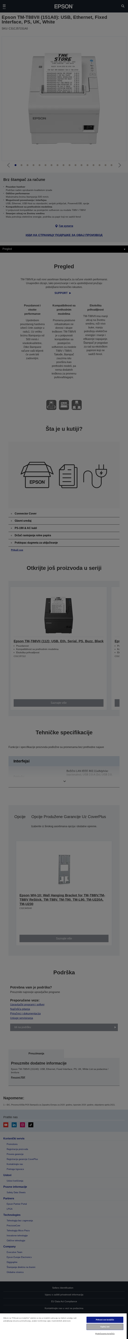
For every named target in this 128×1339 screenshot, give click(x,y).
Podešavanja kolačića (104, 1334)
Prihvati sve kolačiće (105, 1320)
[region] (63, 1326)
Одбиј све (105, 1327)
